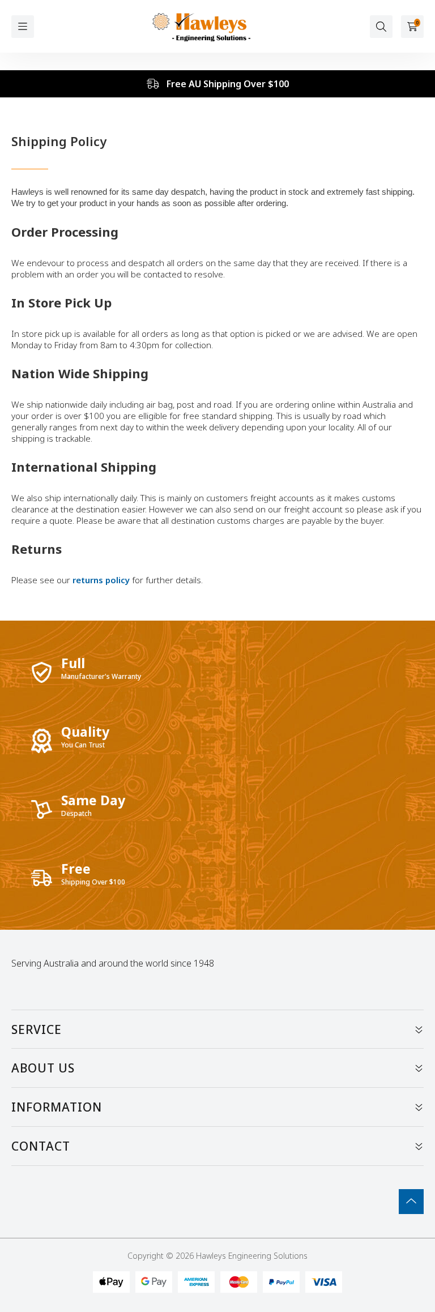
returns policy (102, 580)
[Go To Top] (411, 1201)
